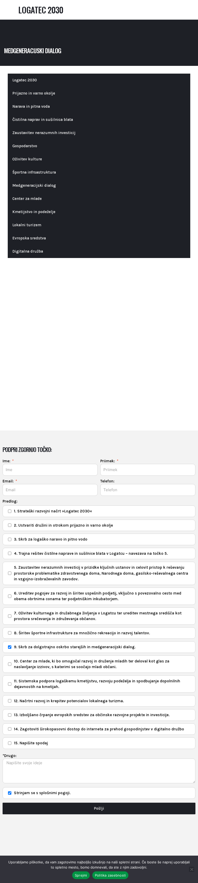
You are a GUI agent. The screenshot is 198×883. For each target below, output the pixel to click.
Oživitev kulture (27, 159)
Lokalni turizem (26, 225)
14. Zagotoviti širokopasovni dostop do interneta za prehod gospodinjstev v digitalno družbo (99, 729)
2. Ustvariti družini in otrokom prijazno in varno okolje (63, 525)
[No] (191, 869)
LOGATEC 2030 (40, 10)
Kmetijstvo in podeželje (33, 211)
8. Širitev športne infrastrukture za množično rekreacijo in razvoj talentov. (82, 633)
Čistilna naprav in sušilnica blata (42, 119)
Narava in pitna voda (31, 106)
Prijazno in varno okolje (33, 93)
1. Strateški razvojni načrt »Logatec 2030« (53, 511)
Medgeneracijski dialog (34, 185)
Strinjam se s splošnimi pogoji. (42, 793)
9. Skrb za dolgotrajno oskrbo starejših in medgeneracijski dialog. (75, 647)
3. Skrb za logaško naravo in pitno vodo (50, 539)
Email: (9, 481)
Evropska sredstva (29, 238)
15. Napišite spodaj (31, 743)
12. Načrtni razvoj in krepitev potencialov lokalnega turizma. (69, 701)
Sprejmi (81, 875)
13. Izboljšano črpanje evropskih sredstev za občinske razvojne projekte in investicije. (92, 715)
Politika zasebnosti (110, 875)
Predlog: (10, 501)
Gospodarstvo (24, 146)
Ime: (7, 461)
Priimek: (108, 461)
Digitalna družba (27, 251)
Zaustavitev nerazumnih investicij (44, 132)
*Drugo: (9, 755)
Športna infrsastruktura (34, 172)
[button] (8, 9)
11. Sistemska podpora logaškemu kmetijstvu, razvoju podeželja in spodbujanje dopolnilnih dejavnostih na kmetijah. (97, 684)
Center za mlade (27, 198)
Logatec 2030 (24, 80)
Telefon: (107, 481)
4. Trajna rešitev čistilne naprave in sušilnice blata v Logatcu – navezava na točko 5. (91, 553)
